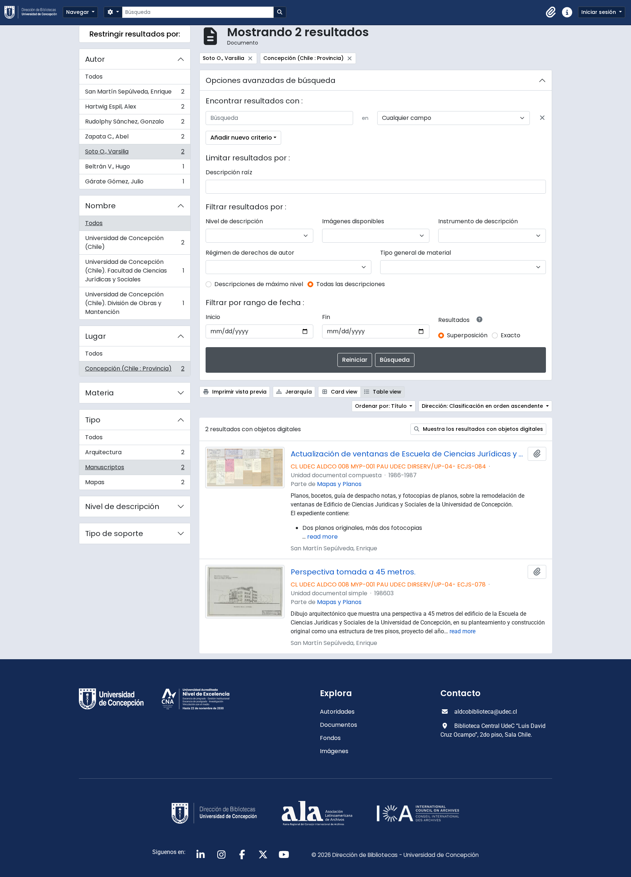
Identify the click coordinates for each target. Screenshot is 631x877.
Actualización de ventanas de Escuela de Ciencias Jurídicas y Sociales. (408, 453)
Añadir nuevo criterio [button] (241, 137)
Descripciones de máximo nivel (258, 284)
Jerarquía (298, 391)
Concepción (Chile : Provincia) (134, 370)
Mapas (134, 484)
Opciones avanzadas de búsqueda (271, 80)
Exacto (510, 335)
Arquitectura (134, 454)
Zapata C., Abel (134, 138)
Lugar (95, 336)
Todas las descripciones (350, 284)
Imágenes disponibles (353, 221)
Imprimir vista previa (239, 391)
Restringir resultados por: (134, 34)
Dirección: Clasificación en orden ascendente (483, 406)
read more (322, 536)
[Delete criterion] (542, 118)
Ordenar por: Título (381, 406)
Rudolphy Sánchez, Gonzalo (134, 123)
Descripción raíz (229, 172)
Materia (99, 393)
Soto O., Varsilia (134, 153)
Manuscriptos (134, 469)
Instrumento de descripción (478, 221)
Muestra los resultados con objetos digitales (482, 429)
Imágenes (334, 751)
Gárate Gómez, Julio (134, 183)
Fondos (330, 738)
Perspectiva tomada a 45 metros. (353, 571)
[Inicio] (33, 12)
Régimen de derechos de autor (250, 252)
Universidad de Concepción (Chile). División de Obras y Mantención (134, 303)
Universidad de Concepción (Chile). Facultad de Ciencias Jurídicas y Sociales (134, 271)
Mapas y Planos (339, 484)
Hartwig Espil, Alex (134, 108)
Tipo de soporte (114, 533)
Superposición (467, 335)
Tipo (92, 420)
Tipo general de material (415, 252)
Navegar (78, 12)
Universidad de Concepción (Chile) (134, 242)
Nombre (100, 206)
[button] (551, 12)
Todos (94, 76)
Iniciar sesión (599, 12)
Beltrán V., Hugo (134, 168)
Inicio (213, 317)
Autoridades (337, 711)
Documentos (338, 725)
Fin (326, 317)
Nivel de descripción (122, 506)
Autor (95, 59)
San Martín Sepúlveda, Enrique (134, 93)
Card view (343, 391)
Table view (386, 391)
